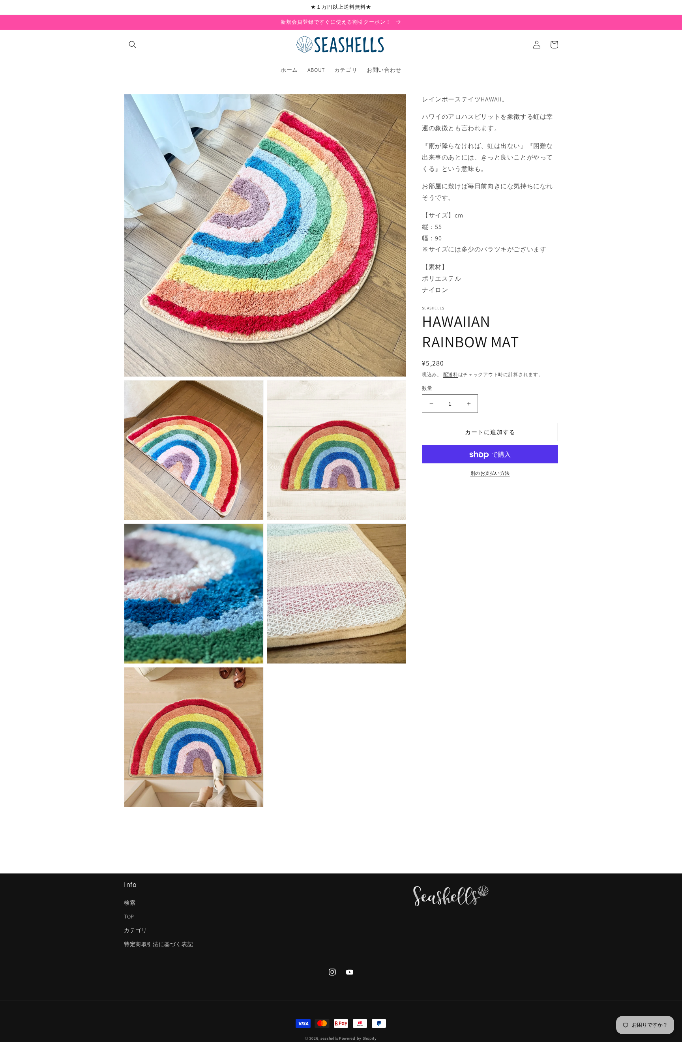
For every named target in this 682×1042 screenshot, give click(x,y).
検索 (129, 902)
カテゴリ (135, 930)
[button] (132, 44)
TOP (129, 916)
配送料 (450, 374)
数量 (427, 388)
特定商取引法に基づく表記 (158, 944)
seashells (329, 1038)
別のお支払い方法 (490, 473)
